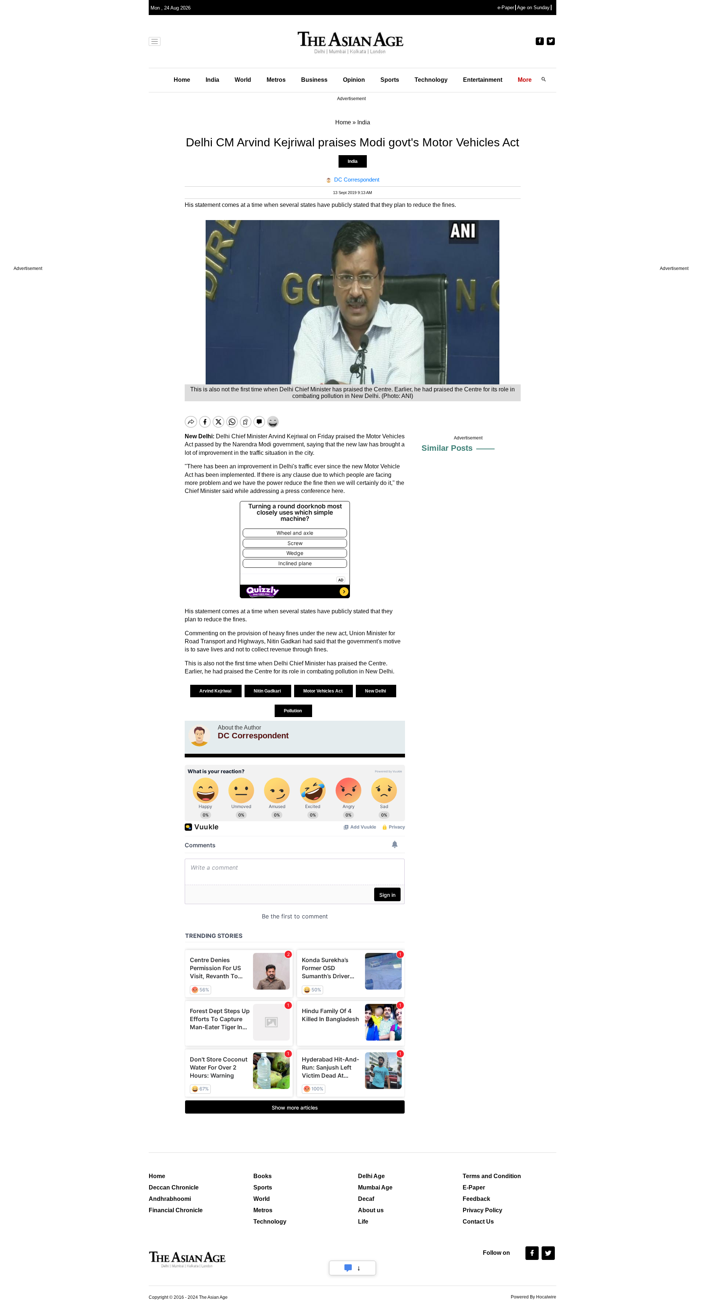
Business (314, 80)
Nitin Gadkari (268, 691)
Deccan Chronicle (174, 1187)
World (243, 80)
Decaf (366, 1199)
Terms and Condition (492, 1176)
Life (363, 1221)
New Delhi (376, 691)
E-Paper (474, 1187)
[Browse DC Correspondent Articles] (199, 735)
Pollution (293, 710)
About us (371, 1210)
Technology (431, 80)
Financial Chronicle (176, 1210)
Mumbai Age (375, 1187)
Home (182, 80)
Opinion (354, 80)
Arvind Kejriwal (215, 691)
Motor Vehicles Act (323, 691)
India (212, 80)
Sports (389, 80)
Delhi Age (371, 1176)
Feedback (476, 1199)
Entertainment (482, 80)
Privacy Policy (482, 1210)
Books (262, 1176)
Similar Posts (447, 448)
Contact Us (478, 1221)
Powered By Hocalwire (533, 1297)
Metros (276, 80)
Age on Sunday (533, 7)
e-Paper (506, 7)
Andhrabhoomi (170, 1199)
